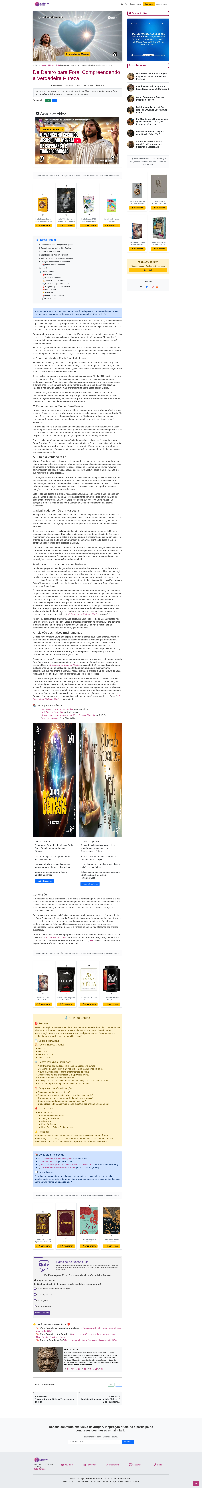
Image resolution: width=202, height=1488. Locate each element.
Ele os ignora (42, 1300)
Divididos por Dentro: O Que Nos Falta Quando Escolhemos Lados (151, 110)
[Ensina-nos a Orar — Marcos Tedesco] (43, 982)
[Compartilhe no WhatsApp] (111, 1385)
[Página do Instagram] (153, 287)
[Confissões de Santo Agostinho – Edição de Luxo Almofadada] (43, 1222)
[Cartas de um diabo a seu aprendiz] (111, 1219)
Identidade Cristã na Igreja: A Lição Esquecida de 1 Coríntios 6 (152, 87)
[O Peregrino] (66, 1221)
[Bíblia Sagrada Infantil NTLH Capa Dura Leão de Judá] (43, 203)
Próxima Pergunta (42, 1313)
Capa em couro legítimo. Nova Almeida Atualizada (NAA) (90, 1340)
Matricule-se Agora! (45, 881)
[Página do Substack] (157, 287)
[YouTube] (90, 1369)
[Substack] (100, 1369)
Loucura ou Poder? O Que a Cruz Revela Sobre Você (150, 132)
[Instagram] (73, 1369)
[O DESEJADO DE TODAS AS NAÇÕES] (159, 186)
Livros (139, 4)
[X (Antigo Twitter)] (78, 1369)
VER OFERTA (45, 225)
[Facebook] (67, 1369)
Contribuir (148, 270)
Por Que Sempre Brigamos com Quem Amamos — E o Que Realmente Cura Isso (152, 121)
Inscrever (127, 1442)
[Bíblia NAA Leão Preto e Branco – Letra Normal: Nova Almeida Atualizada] (66, 199)
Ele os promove (43, 1306)
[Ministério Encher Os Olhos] (35, 65)
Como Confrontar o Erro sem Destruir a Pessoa (150, 98)
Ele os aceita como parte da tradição (53, 1289)
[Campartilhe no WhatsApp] (48, 100)
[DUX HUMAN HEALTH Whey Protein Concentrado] (111, 977)
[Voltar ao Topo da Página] (196, 1483)
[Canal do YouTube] (140, 287)
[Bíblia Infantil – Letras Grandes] (111, 203)
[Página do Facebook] (146, 287)
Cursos (132, 4)
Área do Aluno (161, 4)
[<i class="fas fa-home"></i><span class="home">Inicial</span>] (122, 4)
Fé (126, 4)
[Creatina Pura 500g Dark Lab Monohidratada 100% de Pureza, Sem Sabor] (66, 978)
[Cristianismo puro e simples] (89, 1219)
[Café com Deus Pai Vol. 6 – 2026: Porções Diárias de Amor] (137, 190)
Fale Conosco (40, 1469)
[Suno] (95, 1369)
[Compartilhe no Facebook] (54, 100)
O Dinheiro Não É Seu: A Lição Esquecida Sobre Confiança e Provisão (151, 76)
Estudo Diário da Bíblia (50, 65)
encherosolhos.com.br (56, 937)
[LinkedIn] (84, 1369)
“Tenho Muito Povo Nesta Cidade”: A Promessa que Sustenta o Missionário (149, 144)
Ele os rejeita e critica (46, 1294)
